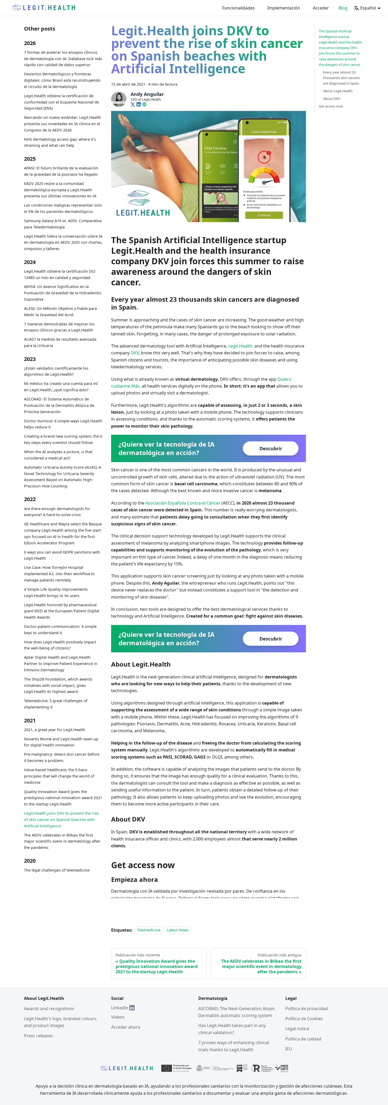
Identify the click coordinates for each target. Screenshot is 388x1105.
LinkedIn (119, 1007)
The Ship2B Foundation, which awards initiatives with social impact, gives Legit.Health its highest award (58, 685)
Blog (342, 8)
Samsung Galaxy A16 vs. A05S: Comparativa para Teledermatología (63, 223)
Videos (118, 1017)
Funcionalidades (238, 8)
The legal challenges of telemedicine (56, 870)
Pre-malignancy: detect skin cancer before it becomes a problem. (62, 757)
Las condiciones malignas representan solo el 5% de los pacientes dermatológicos (63, 208)
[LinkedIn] (138, 104)
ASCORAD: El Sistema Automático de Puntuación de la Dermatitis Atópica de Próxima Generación (59, 405)
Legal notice (297, 1028)
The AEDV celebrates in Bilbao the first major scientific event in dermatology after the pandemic (62, 841)
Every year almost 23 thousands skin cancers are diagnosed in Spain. (341, 78)
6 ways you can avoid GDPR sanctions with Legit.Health (62, 555)
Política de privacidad (306, 1008)
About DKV (331, 98)
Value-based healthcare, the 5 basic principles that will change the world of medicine (59, 776)
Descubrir (270, 448)
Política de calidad (303, 1039)
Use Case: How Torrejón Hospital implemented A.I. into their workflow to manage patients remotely (59, 574)
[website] (144, 104)
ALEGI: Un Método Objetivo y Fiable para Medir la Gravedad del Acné (60, 311)
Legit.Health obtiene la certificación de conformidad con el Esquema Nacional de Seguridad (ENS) (61, 102)
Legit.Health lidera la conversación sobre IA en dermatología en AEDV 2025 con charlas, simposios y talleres (63, 242)
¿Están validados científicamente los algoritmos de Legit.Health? (56, 371)
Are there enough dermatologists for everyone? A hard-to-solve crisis (57, 511)
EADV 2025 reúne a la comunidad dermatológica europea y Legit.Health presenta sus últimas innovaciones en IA (60, 190)
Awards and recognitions (49, 1008)
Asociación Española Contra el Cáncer (182, 503)
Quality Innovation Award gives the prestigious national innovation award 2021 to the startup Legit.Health (63, 798)
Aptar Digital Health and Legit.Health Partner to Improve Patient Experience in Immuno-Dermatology (60, 663)
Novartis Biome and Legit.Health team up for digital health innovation (61, 742)
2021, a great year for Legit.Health (54, 729)
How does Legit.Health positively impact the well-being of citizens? (60, 645)
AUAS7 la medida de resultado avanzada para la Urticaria (60, 342)
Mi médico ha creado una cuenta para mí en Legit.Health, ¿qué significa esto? (61, 386)
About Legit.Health (338, 91)
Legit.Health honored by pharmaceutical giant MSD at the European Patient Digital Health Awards (61, 611)
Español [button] (368, 8)
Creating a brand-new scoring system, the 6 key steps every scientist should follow (63, 439)
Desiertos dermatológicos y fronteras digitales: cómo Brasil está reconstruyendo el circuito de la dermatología (62, 80)
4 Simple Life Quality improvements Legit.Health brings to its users (56, 592)
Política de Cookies (304, 1018)
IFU (288, 1049)
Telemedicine (148, 930)
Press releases (38, 1036)
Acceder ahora (125, 1027)
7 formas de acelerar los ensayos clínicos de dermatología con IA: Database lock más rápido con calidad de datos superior (63, 58)
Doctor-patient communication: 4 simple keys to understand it (60, 629)
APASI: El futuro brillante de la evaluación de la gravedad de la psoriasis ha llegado (61, 171)
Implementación (283, 8)
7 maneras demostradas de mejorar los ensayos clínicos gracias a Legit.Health (59, 327)
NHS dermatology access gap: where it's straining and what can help (60, 142)
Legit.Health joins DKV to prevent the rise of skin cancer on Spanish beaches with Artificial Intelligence (61, 819)
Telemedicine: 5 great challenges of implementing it (55, 704)
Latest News (177, 930)
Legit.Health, (240, 346)
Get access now (331, 106)
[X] (133, 104)
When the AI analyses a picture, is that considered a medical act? (58, 455)
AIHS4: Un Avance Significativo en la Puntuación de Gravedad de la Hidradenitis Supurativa (62, 293)
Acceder (321, 8)
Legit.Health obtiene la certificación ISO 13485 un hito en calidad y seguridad (59, 274)
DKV (135, 353)
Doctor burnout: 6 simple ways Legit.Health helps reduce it (63, 424)
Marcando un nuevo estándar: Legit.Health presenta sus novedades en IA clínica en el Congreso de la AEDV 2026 (62, 124)
